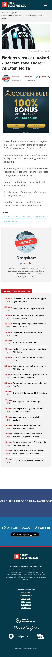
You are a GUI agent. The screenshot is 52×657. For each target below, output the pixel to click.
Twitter (44, 528)
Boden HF (40, 217)
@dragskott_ (44, 77)
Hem (3, 13)
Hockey (8, 217)
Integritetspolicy (26, 596)
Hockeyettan (23, 217)
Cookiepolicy (26, 599)
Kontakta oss (26, 593)
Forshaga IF (10, 221)
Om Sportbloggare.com (26, 590)
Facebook (44, 501)
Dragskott (13, 13)
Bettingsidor (26, 605)
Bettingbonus (26, 602)
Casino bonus (26, 608)
